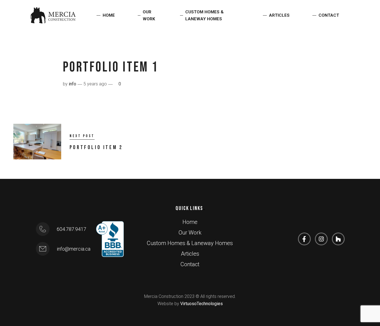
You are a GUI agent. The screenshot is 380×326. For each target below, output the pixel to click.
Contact (329, 15)
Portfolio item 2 (96, 147)
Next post (82, 136)
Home (109, 15)
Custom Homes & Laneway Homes (204, 15)
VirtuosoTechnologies (201, 303)
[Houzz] (338, 239)
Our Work (149, 15)
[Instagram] (321, 239)
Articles (279, 15)
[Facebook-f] (304, 239)
